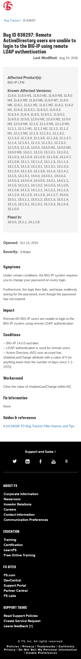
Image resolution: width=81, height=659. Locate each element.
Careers (10, 509)
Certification (13, 545)
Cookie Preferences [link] (41, 652)
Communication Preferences (26, 520)
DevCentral (12, 580)
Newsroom (12, 499)
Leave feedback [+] (18, 626)
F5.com (9, 575)
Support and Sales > (40, 452)
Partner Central (16, 591)
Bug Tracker (11, 20)
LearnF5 (10, 550)
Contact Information (19, 515)
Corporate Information (21, 494)
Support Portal (15, 585)
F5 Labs (10, 596)
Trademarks (46, 646)
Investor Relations (18, 504)
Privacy (28, 646)
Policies (13, 646)
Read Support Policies (21, 616)
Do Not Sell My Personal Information (48, 649)
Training (10, 540)
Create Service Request (22, 621)
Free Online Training (19, 555)
